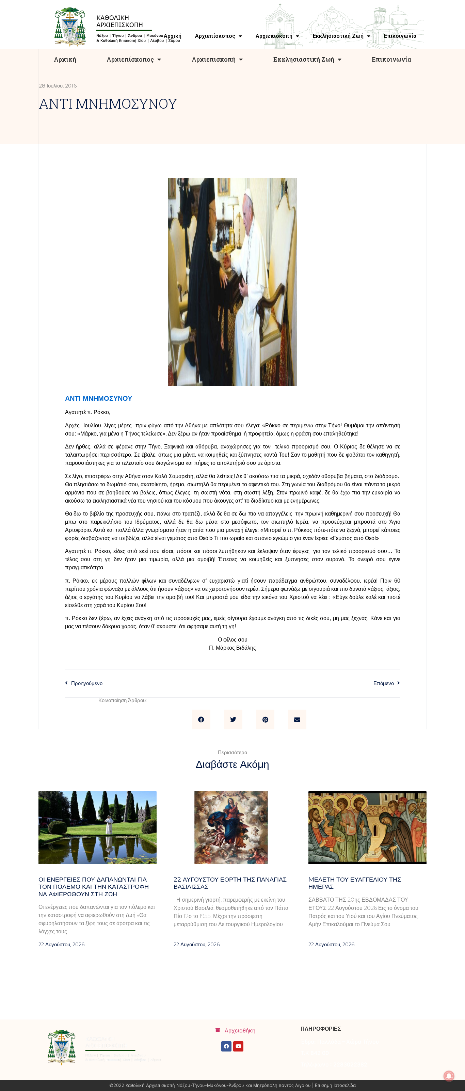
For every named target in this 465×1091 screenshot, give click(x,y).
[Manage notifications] (449, 1076)
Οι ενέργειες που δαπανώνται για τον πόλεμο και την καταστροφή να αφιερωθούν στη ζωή (93, 887)
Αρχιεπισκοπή (214, 59)
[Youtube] (238, 1046)
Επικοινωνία (391, 59)
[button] (201, 719)
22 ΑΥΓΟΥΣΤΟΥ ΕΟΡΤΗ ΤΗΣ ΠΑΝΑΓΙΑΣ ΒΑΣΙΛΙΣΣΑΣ (230, 883)
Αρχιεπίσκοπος (130, 59)
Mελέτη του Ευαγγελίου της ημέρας (354, 883)
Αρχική (65, 59)
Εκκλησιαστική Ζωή (303, 59)
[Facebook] (226, 1046)
